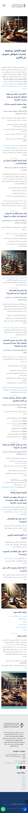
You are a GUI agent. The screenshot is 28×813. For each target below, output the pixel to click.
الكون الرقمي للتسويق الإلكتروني (14, 808)
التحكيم (4, 387)
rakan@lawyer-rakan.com (9, 487)
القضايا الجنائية (10, 387)
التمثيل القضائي (13, 461)
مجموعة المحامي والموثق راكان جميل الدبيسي (15, 200)
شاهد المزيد (14, 701)
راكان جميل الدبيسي (7, 804)
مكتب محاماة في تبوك (15, 233)
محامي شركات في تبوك (14, 795)
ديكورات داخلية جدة (15, 795)
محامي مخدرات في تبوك (14, 794)
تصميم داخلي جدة (16, 795)
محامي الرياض (16, 794)
